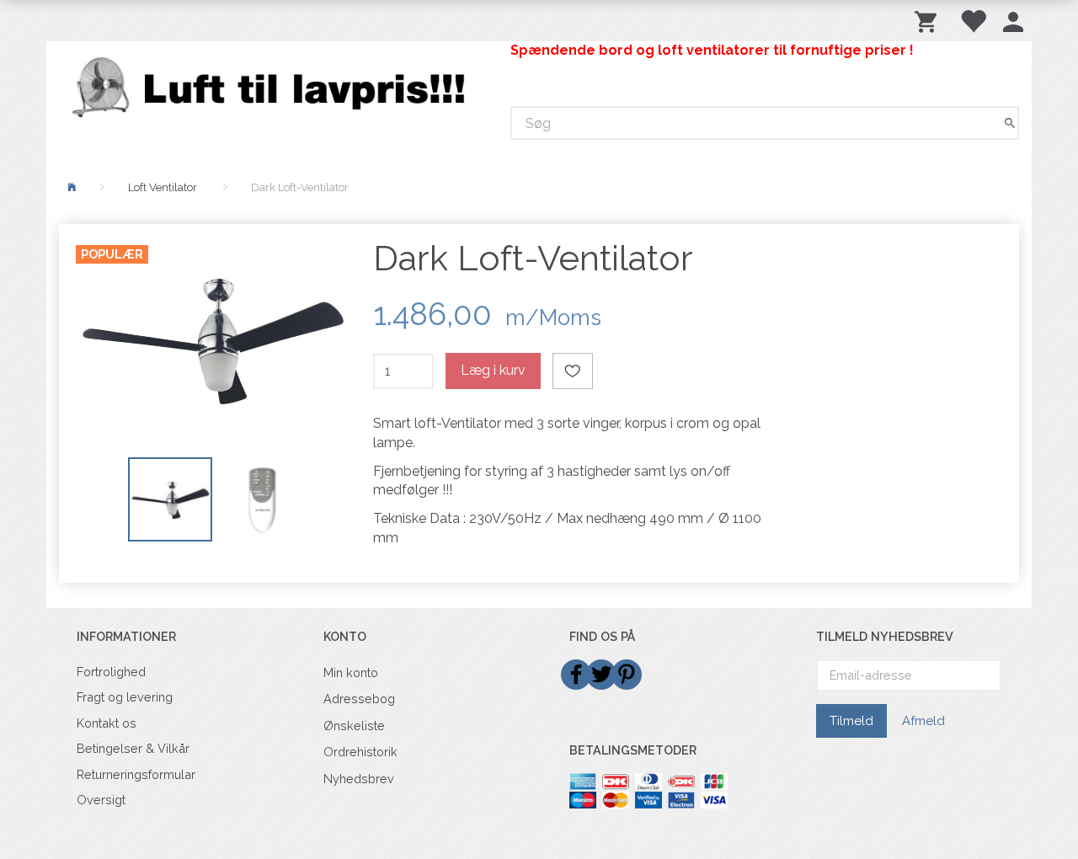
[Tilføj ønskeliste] (572, 371)
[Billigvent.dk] (272, 87)
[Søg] (1010, 123)
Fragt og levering (125, 697)
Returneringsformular (136, 774)
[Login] (1013, 20)
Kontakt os (106, 723)
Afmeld (923, 720)
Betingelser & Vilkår (133, 748)
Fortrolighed (111, 671)
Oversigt (101, 799)
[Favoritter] (973, 20)
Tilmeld (851, 720)
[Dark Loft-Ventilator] (212, 338)
